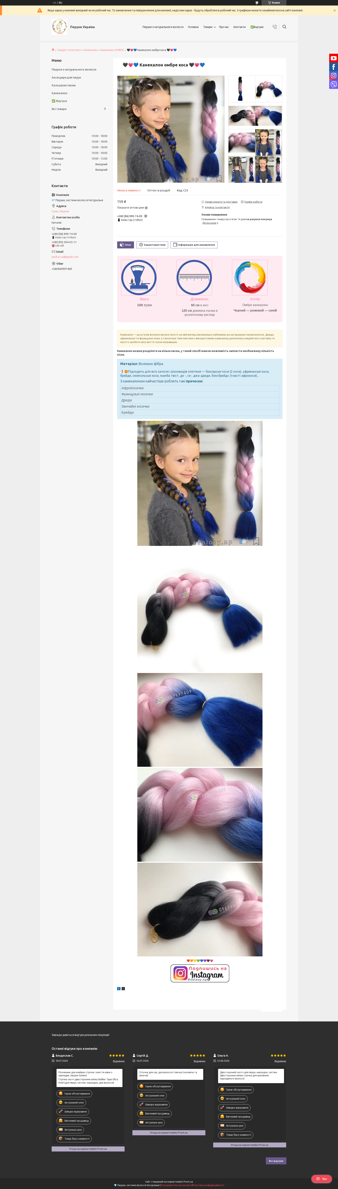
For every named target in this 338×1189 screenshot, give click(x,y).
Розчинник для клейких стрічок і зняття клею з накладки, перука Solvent (85, 1074)
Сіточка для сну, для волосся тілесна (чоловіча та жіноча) (168, 1074)
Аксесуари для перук (66, 77)
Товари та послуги (69, 50)
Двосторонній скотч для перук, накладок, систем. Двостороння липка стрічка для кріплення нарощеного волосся (249, 1075)
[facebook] (118, 989)
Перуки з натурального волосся (163, 27)
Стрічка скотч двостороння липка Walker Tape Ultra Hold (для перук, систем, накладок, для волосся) (88, 1081)
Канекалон (90, 50)
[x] (123, 989)
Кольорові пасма (64, 85)
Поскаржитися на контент (176, 1185)
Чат (324, 1178)
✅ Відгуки (59, 101)
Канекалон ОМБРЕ (112, 50)
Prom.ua (188, 1181)
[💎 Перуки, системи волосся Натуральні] (59, 27)
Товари (207, 27)
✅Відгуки (256, 27)
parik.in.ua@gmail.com (65, 256)
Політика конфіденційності (208, 1185)
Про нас (224, 27)
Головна (193, 27)
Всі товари (59, 109)
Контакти (240, 27)
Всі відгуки (276, 1161)
